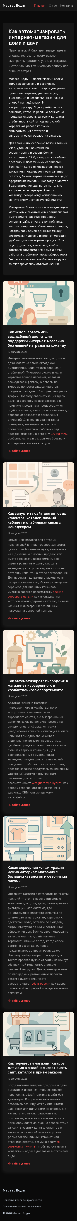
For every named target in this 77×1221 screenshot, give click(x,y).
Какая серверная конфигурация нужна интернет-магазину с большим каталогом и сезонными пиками (37, 874)
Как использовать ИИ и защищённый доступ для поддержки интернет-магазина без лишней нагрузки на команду (37, 339)
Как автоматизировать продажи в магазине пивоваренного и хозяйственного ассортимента (38, 685)
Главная (39, 5)
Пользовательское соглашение (22, 1206)
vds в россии (41, 983)
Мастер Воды (14, 5)
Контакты (67, 5)
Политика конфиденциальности (22, 1200)
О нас (53, 5)
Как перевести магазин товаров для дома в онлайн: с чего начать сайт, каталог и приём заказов (37, 1068)
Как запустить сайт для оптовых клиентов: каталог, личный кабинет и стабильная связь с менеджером (37, 520)
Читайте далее (19, 451)
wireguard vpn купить (47, 783)
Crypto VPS (59, 434)
